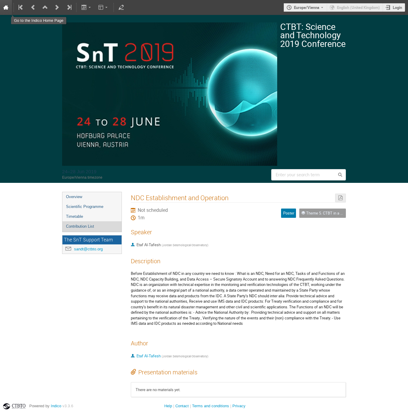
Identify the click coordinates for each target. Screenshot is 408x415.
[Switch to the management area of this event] (121, 7)
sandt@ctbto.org (88, 249)
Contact (182, 405)
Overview (74, 197)
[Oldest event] (21, 7)
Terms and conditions (210, 405)
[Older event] (33, 7)
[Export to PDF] (340, 198)
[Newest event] (69, 7)
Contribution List (80, 226)
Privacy (239, 405)
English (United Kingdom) (358, 7)
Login (397, 7)
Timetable (74, 216)
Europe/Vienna (306, 7)
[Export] (86, 7)
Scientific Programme (84, 206)
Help (168, 405)
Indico (56, 405)
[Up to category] (45, 7)
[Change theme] (103, 7)
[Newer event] (57, 7)
